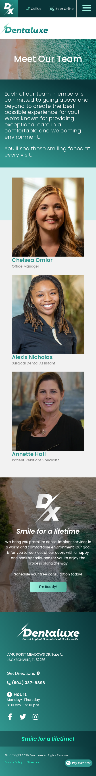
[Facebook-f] (10, 716)
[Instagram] (35, 716)
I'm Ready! (48, 586)
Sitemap (33, 762)
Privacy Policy (13, 762)
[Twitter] (22, 716)
